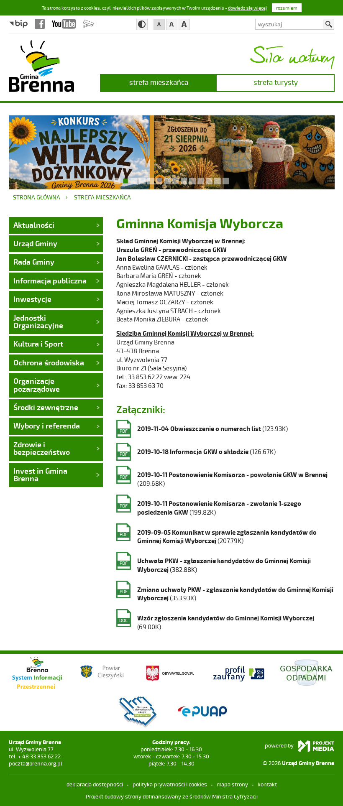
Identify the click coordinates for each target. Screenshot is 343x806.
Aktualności (33, 225)
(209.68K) (224, 479)
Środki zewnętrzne (45, 407)
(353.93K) (226, 594)
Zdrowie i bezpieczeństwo (41, 448)
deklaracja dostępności (95, 784)
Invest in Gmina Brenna (40, 474)
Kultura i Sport (38, 343)
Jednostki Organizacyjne (38, 321)
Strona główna (36, 197)
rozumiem (286, 7)
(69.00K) (216, 622)
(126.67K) (198, 452)
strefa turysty (275, 82)
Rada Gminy (33, 261)
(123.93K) (204, 429)
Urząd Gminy (35, 243)
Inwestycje (32, 299)
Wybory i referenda (46, 425)
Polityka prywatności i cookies (170, 784)
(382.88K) (215, 565)
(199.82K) (210, 508)
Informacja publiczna (50, 280)
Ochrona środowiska (48, 362)
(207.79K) (218, 536)
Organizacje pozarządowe (36, 384)
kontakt (267, 784)
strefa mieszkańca (158, 82)
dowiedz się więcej (247, 7)
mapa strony (232, 784)
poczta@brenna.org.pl (35, 763)
